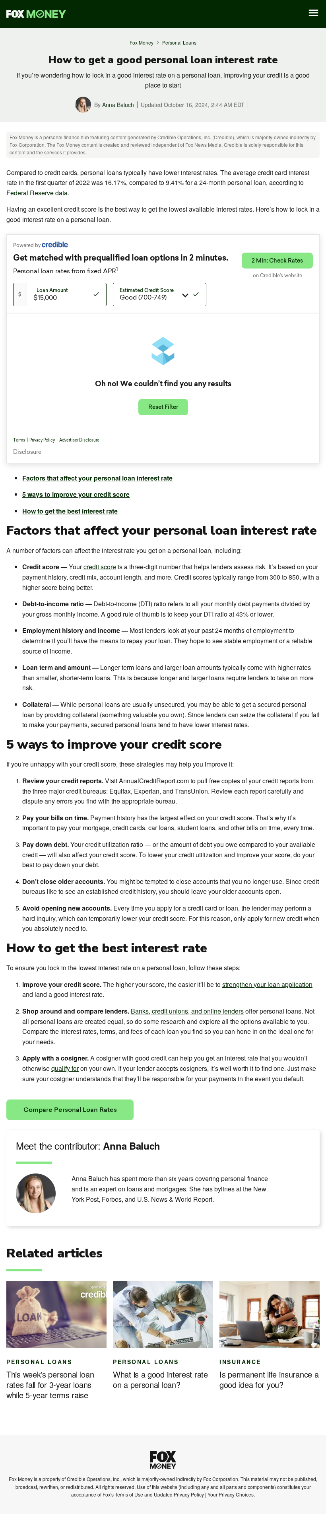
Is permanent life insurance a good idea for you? (268, 1379)
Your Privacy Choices (231, 1494)
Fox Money (141, 42)
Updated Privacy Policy (179, 1494)
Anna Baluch (118, 105)
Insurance (240, 1362)
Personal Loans (179, 42)
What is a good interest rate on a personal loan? (160, 1379)
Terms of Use (129, 1494)
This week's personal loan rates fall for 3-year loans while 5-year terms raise (50, 1384)
